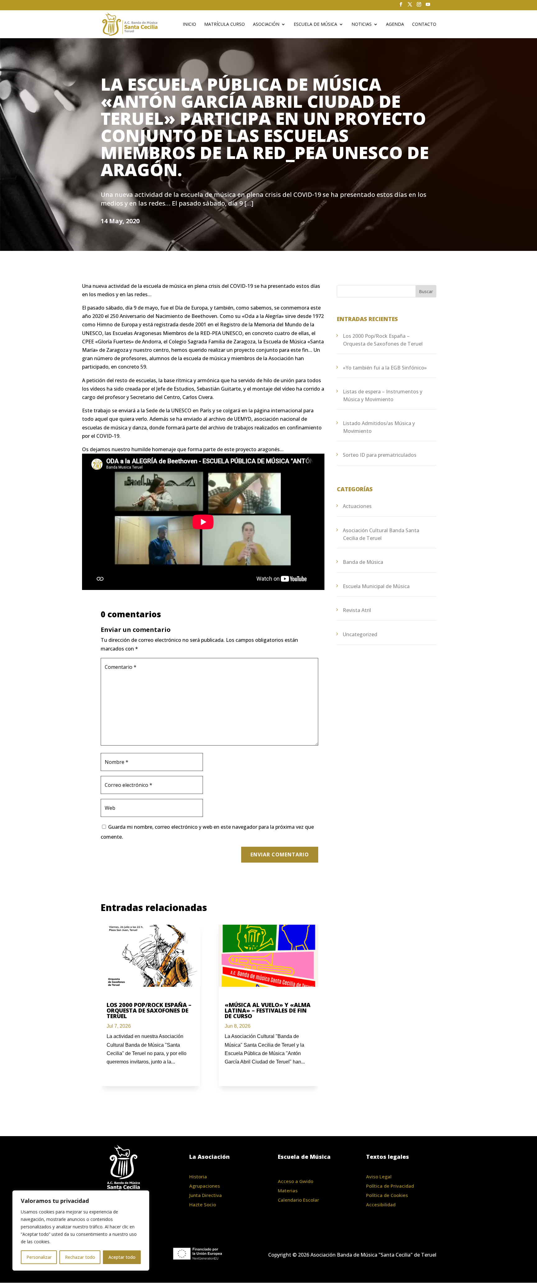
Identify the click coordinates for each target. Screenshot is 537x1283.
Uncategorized (360, 634)
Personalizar (39, 1257)
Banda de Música (363, 562)
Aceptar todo (121, 1257)
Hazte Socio (202, 1204)
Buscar (426, 291)
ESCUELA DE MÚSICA (315, 24)
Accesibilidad (381, 1204)
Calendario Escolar (298, 1200)
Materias (288, 1190)
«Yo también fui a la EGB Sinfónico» (385, 367)
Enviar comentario (279, 854)
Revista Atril (357, 610)
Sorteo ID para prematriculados (379, 454)
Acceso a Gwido (295, 1181)
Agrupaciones (204, 1186)
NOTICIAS (361, 24)
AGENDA (395, 24)
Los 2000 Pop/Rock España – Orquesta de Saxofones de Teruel (149, 1010)
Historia (198, 1176)
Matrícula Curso (224, 24)
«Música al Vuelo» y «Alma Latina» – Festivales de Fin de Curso (267, 1010)
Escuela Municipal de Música (376, 586)
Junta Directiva (205, 1195)
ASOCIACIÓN (266, 24)
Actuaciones (357, 506)
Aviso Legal (379, 1176)
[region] (80, 1230)
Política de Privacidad (390, 1186)
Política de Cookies (387, 1195)
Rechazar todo (80, 1257)
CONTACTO (424, 24)
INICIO (189, 24)
